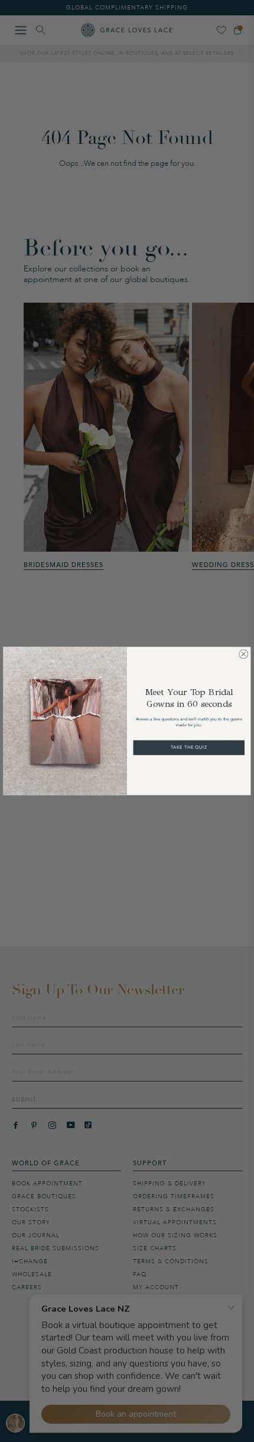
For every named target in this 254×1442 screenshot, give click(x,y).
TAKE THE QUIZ (189, 748)
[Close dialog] (243, 654)
